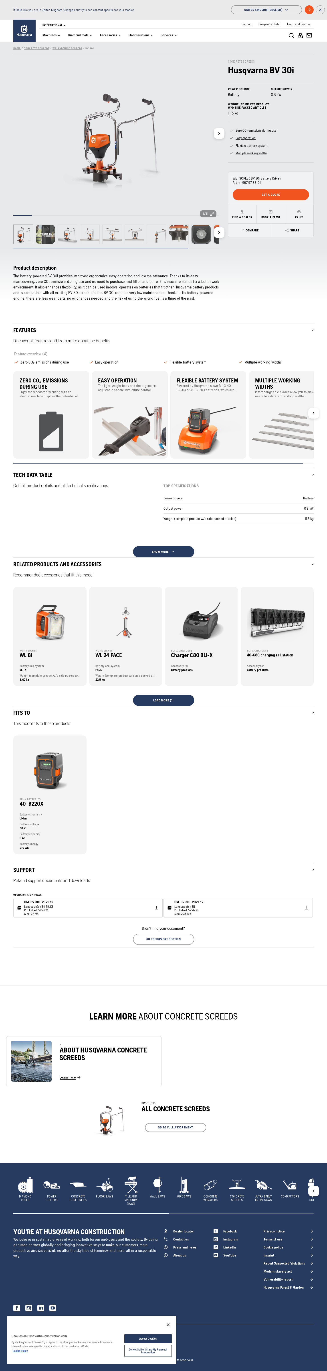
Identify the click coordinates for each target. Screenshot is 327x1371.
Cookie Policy (20, 1351)
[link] (24, 31)
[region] (91, 1340)
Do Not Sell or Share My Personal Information (148, 1351)
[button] (163, 939)
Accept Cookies (148, 1338)
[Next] (219, 133)
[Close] (168, 1325)
